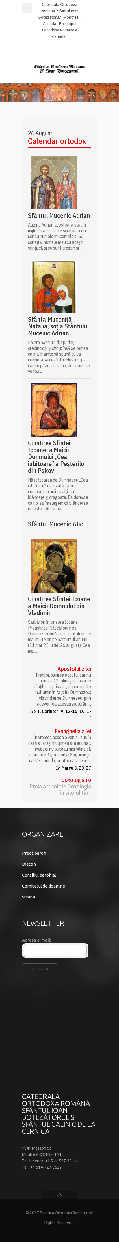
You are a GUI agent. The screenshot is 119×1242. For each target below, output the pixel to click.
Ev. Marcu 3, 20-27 (73, 768)
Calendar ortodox (57, 141)
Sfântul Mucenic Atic (55, 524)
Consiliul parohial (39, 874)
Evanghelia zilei (73, 731)
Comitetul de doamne (43, 885)
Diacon (29, 864)
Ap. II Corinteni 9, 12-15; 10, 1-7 (60, 714)
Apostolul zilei (74, 669)
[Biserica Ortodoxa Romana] (59, 68)
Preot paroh (34, 853)
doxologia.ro (76, 780)
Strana (28, 896)
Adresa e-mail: (36, 939)
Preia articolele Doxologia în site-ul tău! (60, 789)
